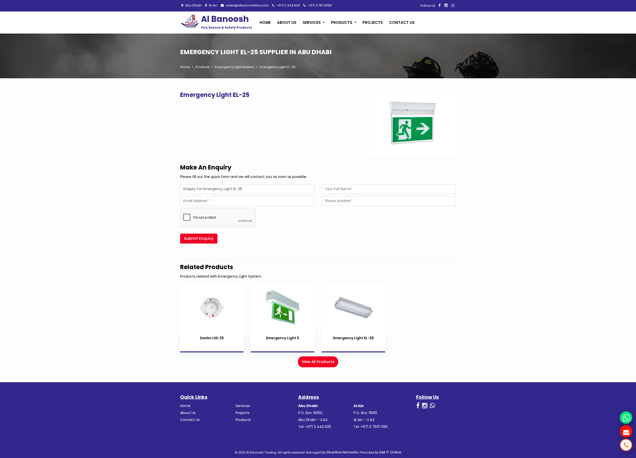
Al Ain (212, 5)
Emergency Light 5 (282, 337)
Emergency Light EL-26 (353, 337)
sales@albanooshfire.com (247, 5)
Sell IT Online (390, 452)
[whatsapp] (453, 5)
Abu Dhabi (193, 5)
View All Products (318, 361)
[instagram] (446, 5)
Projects (372, 22)
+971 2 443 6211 (288, 5)
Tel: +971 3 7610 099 (371, 426)
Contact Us (402, 22)
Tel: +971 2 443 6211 (314, 426)
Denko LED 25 (212, 337)
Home (265, 22)
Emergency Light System (234, 67)
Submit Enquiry (198, 238)
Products (202, 67)
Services (243, 405)
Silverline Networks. (342, 452)
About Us (286, 22)
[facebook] (439, 5)
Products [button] (342, 22)
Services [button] (312, 22)
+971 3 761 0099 (319, 5)
